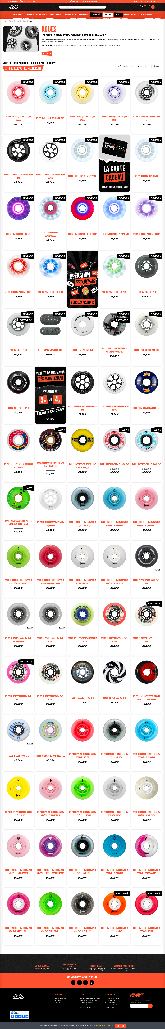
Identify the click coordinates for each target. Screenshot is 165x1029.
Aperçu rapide (26, 93)
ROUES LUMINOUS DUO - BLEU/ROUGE (82, 234)
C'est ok (120, 1025)
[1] (150, 1006)
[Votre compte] (152, 7)
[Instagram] (79, 982)
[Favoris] (143, 7)
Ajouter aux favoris (16, 93)
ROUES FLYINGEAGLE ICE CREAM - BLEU (50, 118)
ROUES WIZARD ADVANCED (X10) (50, 350)
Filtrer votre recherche (25, 68)
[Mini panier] (148, 7)
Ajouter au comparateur (11, 93)
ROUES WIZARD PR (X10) (147, 292)
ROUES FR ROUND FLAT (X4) (82, 350)
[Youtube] (85, 982)
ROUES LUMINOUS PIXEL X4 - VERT (114, 292)
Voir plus (47, 53)
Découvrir (21, 328)
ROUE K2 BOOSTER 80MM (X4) (82, 697)
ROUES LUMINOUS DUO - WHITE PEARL (82, 176)
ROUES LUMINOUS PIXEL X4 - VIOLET (146, 234)
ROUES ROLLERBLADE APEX (18, 408)
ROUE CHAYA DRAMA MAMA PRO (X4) (146, 408)
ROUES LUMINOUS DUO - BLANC (146, 176)
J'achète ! (149, 97)
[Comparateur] (139, 7)
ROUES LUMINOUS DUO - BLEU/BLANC (114, 234)
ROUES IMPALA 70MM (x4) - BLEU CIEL (50, 755)
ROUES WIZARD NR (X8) (18, 350)
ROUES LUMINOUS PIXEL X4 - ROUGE (18, 292)
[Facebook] (73, 982)
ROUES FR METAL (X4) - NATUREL (146, 350)
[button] (144, 1)
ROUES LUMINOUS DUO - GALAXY (18, 234)
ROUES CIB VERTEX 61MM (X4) (114, 697)
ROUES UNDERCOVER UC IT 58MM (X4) (146, 464)
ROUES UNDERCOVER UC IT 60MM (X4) (114, 464)
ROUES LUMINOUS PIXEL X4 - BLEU (50, 292)
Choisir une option (21, 97)
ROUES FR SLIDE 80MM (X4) (18, 755)
